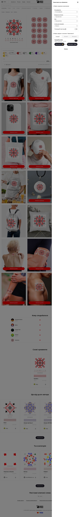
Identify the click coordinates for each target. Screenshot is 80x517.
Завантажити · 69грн (72, 44)
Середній (58, 36)
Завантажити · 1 (59, 44)
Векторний (74, 36)
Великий (66, 36)
